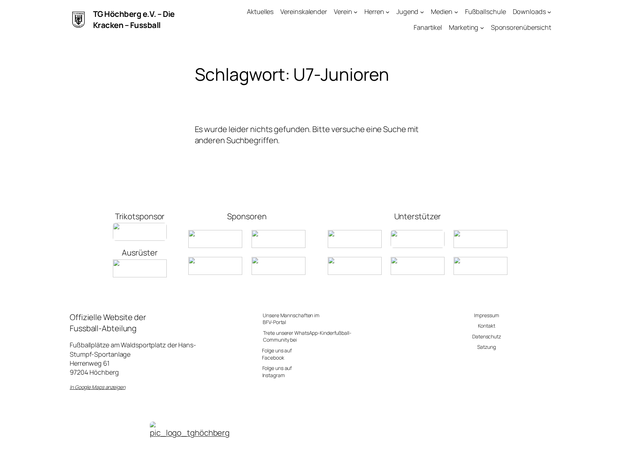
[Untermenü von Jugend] (422, 12)
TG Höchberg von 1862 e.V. (189, 445)
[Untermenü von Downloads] (549, 12)
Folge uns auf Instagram (277, 372)
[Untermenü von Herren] (388, 12)
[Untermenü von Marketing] (482, 28)
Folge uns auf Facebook (277, 354)
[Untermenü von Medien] (456, 12)
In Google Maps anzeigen (97, 387)
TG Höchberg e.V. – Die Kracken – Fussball (134, 20)
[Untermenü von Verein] (356, 12)
